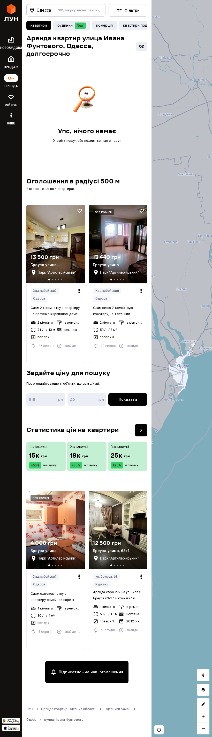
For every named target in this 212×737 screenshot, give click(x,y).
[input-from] (45, 399)
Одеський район (117, 709)
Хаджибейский (45, 291)
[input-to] (87, 399)
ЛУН (29, 709)
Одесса (39, 298)
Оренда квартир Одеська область (69, 709)
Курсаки (102, 584)
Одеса (31, 719)
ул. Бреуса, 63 (106, 576)
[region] (182, 368)
